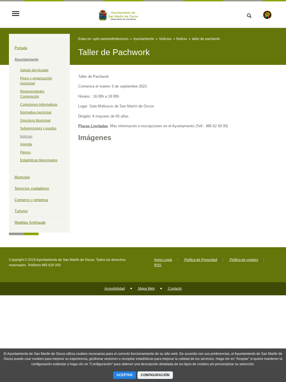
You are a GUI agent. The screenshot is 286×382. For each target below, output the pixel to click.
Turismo (21, 211)
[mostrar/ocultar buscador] (249, 16)
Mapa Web (146, 289)
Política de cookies (243, 260)
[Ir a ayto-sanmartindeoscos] (119, 14)
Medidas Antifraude (30, 222)
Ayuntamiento (27, 59)
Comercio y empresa (31, 200)
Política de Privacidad (200, 260)
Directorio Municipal (35, 120)
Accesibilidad (114, 289)
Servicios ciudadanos (32, 188)
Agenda (26, 144)
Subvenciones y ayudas (38, 128)
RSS (157, 265)
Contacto (174, 289)
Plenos (25, 152)
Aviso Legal (163, 260)
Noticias (26, 136)
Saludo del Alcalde (34, 70)
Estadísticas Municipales (39, 160)
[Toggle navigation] (15, 14)
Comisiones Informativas (39, 105)
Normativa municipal (35, 112)
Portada (21, 48)
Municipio (22, 177)
